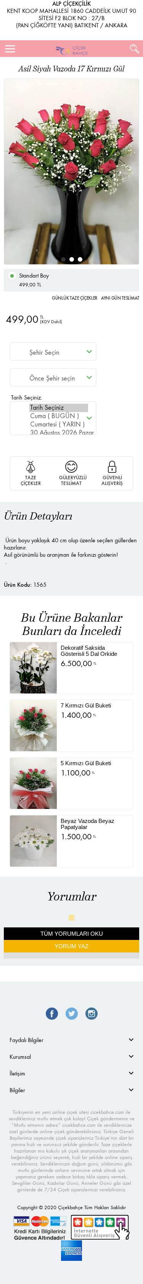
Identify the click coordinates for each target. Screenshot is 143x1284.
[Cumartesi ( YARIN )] (58, 424)
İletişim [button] (17, 1073)
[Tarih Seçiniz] (58, 408)
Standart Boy (34, 280)
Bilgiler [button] (17, 1090)
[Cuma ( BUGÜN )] (58, 416)
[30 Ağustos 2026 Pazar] (58, 433)
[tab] (71, 1040)
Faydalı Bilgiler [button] (26, 1040)
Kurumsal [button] (20, 1056)
